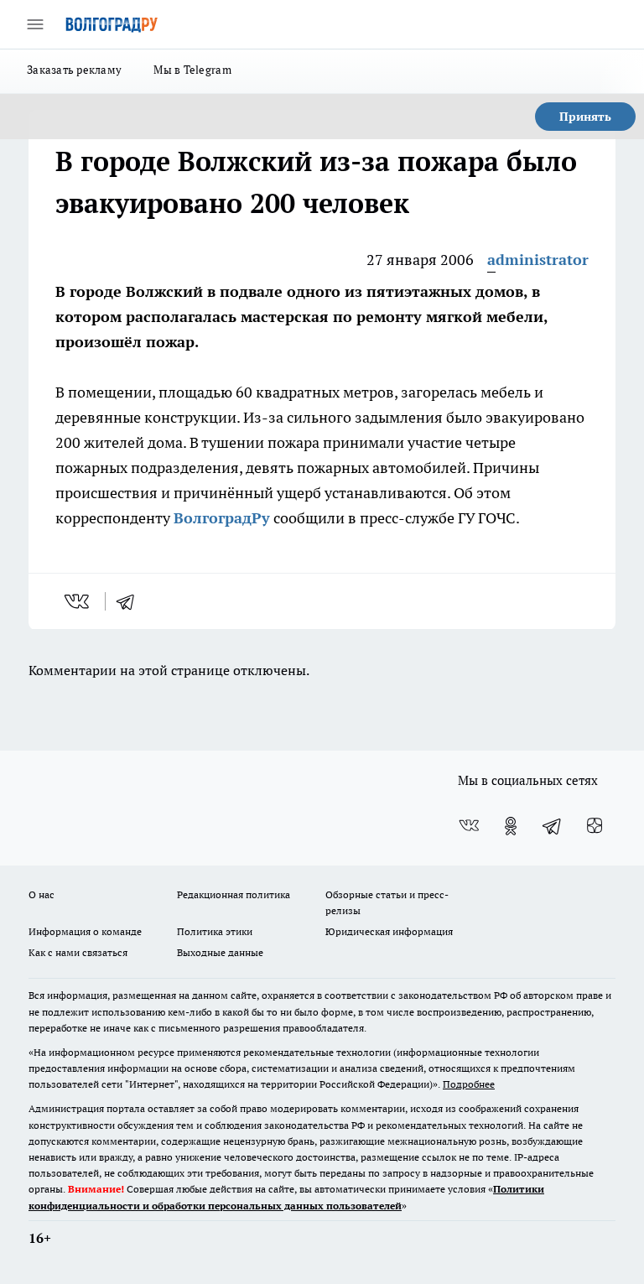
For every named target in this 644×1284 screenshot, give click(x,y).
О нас (42, 894)
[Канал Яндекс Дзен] (594, 826)
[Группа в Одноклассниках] (511, 826)
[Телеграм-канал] (553, 826)
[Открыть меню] (35, 24)
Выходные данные (220, 952)
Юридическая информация (389, 931)
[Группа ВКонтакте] (469, 826)
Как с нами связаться (78, 952)
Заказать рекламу (74, 69)
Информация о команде (85, 931)
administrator (538, 259)
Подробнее (469, 1084)
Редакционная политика (233, 894)
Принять (585, 116)
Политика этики (214, 931)
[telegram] (131, 601)
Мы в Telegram (192, 69)
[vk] (78, 601)
